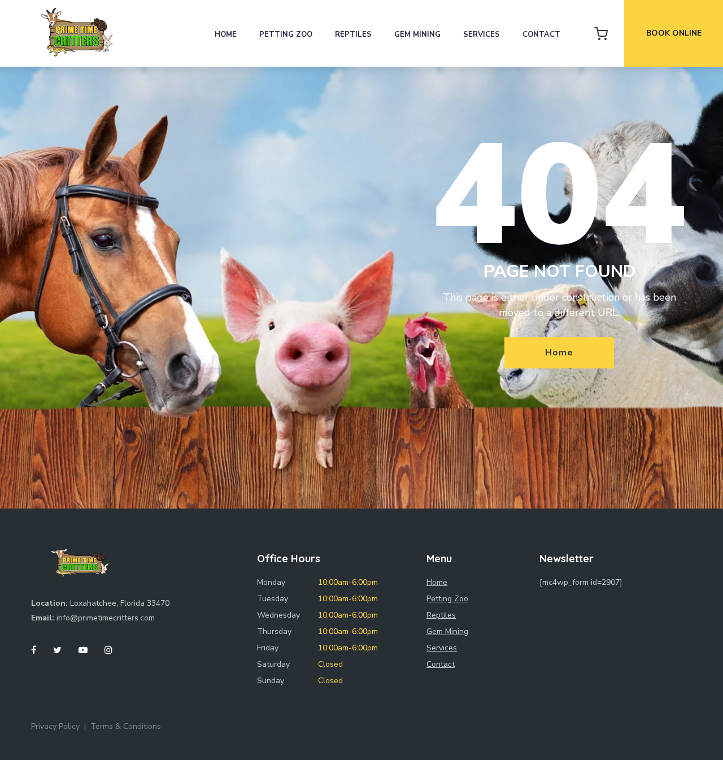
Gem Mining (417, 34)
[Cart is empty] (601, 33)
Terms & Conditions (125, 726)
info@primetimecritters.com (105, 618)
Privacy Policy (55, 726)
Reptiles (353, 34)
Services (481, 34)
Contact (541, 34)
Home (226, 34)
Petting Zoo (285, 34)
